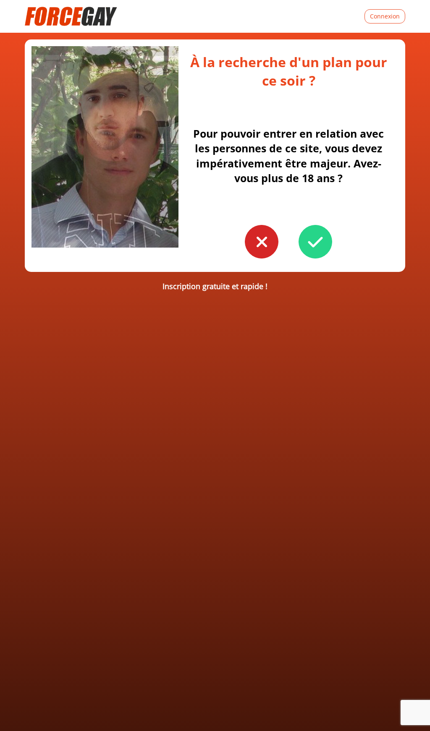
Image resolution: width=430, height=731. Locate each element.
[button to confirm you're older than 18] (315, 241)
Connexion (385, 16)
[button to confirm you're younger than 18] (261, 241)
